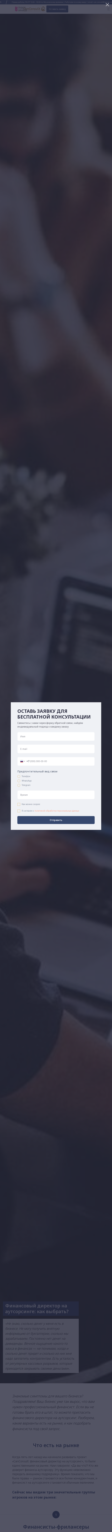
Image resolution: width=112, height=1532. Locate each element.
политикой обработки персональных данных (57, 810)
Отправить (56, 820)
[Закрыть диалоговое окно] (107, 4)
